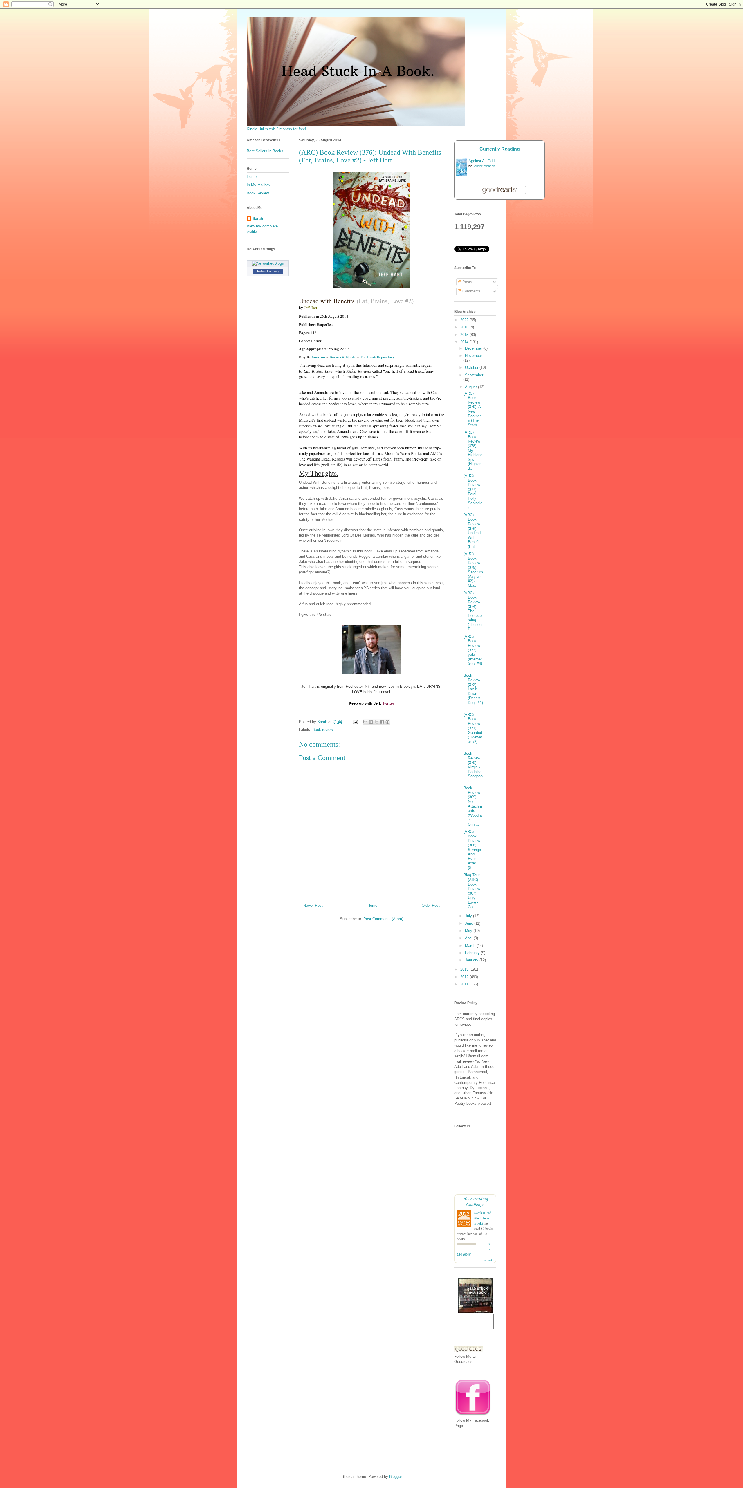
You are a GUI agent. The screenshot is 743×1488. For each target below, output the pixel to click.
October (472, 367)
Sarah (258, 218)
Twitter (388, 703)
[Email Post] (355, 722)
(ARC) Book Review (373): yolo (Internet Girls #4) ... (473, 652)
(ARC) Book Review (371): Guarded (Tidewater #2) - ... (473, 730)
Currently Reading (499, 149)
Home (372, 905)
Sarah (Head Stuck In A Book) (482, 1217)
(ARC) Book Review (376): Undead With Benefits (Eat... (473, 531)
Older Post (431, 905)
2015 (465, 335)
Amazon (318, 357)
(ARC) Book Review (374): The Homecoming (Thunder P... (473, 611)
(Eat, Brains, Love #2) (385, 301)
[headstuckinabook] (475, 1311)
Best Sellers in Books (265, 151)
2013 (465, 969)
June (469, 923)
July (469, 916)
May (469, 931)
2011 (465, 984)
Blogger (395, 1476)
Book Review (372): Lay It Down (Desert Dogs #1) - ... (473, 691)
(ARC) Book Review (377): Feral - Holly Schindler (473, 492)
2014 (465, 342)
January (472, 960)
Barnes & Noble (342, 357)
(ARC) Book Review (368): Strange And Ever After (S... (472, 849)
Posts (466, 282)
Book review (322, 729)
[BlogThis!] (371, 722)
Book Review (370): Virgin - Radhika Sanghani (473, 767)
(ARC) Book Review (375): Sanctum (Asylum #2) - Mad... (473, 570)
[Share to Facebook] (382, 722)
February (473, 953)
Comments (471, 291)
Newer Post (313, 905)
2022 (465, 320)
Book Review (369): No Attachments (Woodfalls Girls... (473, 806)
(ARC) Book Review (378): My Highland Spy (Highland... (473, 450)
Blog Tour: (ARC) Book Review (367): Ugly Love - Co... (472, 891)
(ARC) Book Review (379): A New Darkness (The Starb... (473, 409)
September (474, 375)
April (469, 938)
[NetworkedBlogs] (268, 263)
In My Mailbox (258, 185)
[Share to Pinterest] (387, 722)
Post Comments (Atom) (383, 919)
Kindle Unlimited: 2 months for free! (276, 129)
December (474, 348)
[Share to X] (376, 722)
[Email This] (365, 722)
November (473, 355)
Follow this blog (268, 271)
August (471, 387)
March (471, 945)
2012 (465, 977)
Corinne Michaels (484, 165)
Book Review (258, 193)
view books (487, 1260)
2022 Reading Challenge (475, 1201)
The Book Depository (377, 357)
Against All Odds (482, 161)
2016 (465, 327)
